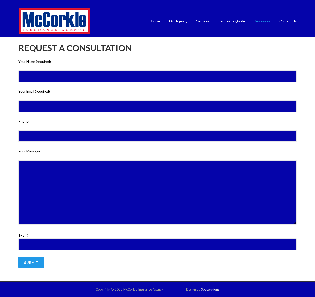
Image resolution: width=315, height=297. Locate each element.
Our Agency (178, 21)
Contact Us (288, 21)
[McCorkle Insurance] (54, 21)
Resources (262, 21)
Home (155, 21)
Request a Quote (231, 21)
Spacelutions (210, 289)
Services (202, 21)
